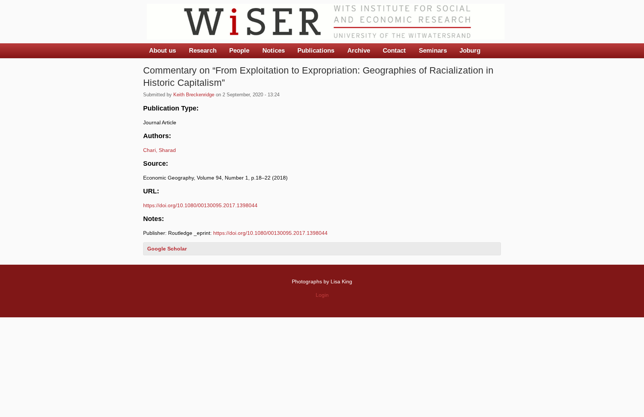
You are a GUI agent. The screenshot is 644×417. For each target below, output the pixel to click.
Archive (358, 50)
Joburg (470, 50)
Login (322, 295)
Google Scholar (167, 249)
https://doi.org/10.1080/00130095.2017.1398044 (200, 205)
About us (162, 50)
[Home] (326, 22)
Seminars (433, 50)
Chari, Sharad (159, 150)
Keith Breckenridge (193, 94)
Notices (273, 50)
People (239, 50)
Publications (315, 50)
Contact (394, 50)
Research (203, 50)
